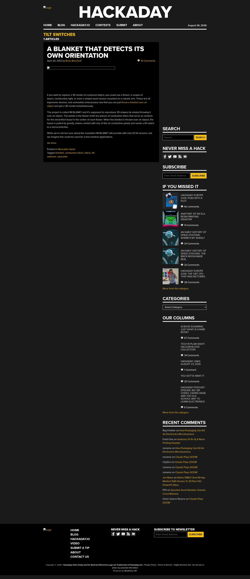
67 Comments (191, 338)
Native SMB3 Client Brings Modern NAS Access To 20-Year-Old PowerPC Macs (184, 481)
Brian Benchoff (73, 60)
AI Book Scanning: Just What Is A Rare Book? (193, 329)
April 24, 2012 (54, 60)
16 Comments (147, 60)
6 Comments (191, 407)
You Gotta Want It (192, 375)
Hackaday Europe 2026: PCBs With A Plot (192, 198)
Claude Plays (186, 457)
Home (47, 25)
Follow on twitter (170, 156)
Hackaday (125, 12)
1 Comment (190, 369)
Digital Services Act (182, 565)
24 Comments (191, 243)
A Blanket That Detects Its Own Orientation (95, 52)
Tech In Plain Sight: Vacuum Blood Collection (193, 346)
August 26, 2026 (197, 25)
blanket (60, 152)
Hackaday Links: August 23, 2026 (191, 363)
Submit (121, 25)
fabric (88, 152)
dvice (53, 143)
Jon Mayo (168, 477)
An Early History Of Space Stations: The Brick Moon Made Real (193, 255)
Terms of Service (165, 565)
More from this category (176, 288)
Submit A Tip (79, 548)
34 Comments (191, 355)
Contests (103, 25)
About (138, 25)
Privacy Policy (150, 565)
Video (75, 543)
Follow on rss (180, 156)
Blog (61, 25)
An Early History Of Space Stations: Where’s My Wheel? (193, 235)
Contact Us (79, 557)
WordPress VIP (130, 571)
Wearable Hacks (66, 149)
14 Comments (191, 225)
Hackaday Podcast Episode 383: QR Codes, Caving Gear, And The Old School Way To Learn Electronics (193, 394)
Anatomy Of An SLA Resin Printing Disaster (193, 216)
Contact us (185, 156)
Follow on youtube (175, 156)
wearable (62, 156)
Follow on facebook (165, 156)
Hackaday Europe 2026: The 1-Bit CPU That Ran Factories (193, 273)
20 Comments (191, 264)
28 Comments (191, 282)
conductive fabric (74, 152)
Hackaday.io (80, 25)
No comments (191, 206)
